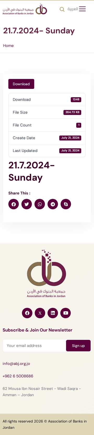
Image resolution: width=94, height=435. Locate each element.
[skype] (66, 204)
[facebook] (13, 204)
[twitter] (26, 204)
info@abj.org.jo (16, 363)
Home (8, 45)
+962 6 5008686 (18, 376)
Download (21, 84)
